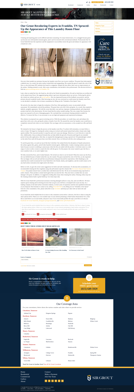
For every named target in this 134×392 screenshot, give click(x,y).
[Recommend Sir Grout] (103, 76)
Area (96, 23)
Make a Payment (51, 374)
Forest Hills (49, 319)
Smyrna (70, 341)
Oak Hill (70, 326)
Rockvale (70, 339)
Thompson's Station (95, 355)
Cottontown (27, 347)
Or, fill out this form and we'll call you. (89, 291)
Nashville (70, 323)
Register (25, 265)
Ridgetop (92, 319)
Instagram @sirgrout (46, 214)
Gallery (88, 5)
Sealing (46, 219)
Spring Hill (93, 353)
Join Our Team (50, 377)
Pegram (70, 313)
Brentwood (27, 355)
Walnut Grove (94, 347)
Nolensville (71, 355)
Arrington (26, 353)
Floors (55, 219)
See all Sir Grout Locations (52, 364)
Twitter (25, 32)
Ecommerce (104, 388)
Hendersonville (72, 347)
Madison (70, 319)
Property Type (99, 25)
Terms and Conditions (39, 388)
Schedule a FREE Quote (97, 2)
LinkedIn (59, 381)
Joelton (48, 326)
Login (22, 265)
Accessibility (23, 388)
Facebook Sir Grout (30, 214)
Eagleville (26, 339)
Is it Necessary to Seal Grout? (76, 250)
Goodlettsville (50, 321)
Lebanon (48, 360)
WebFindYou (110, 388)
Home (22, 22)
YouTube (56, 381)
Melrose (70, 321)
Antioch (26, 319)
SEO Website (99, 388)
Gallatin (48, 347)
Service (97, 28)
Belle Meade (27, 321)
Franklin (70, 353)
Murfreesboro (50, 341)
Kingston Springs (50, 313)
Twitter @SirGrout (61, 214)
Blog (26, 22)
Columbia (26, 334)
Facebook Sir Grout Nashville (29, 200)
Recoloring (40, 219)
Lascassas (48, 339)
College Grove (50, 353)
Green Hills (27, 360)
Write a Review (86, 2)
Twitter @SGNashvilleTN (67, 200)
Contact (111, 5)
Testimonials (103, 5)
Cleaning (35, 219)
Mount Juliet (71, 360)
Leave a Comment (26, 257)
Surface (97, 31)
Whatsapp (27, 32)
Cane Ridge (27, 328)
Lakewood (49, 328)
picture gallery (46, 97)
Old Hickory (71, 328)
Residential (70, 5)
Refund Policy (48, 388)
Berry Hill (26, 326)
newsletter (57, 188)
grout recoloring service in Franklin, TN (37, 89)
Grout (30, 219)
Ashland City (27, 313)
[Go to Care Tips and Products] (103, 48)
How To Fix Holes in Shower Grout (30, 250)
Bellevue (26, 323)
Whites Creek (94, 321)
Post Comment (88, 265)
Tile (28, 219)
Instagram (46, 381)
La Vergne (27, 341)
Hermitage (49, 323)
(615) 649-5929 (109, 2)
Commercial (80, 5)
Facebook (24, 32)
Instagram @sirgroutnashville (47, 200)
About (95, 5)
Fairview (48, 355)
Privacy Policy (30, 388)
